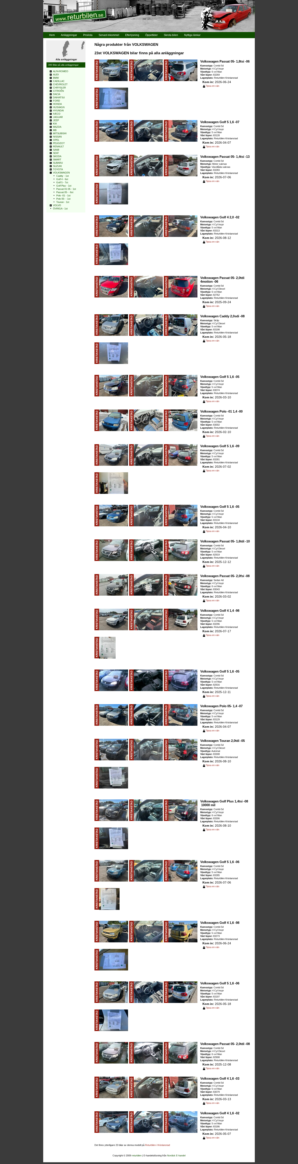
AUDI (56, 74)
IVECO (56, 113)
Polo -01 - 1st (63, 195)
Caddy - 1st (62, 176)
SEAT (56, 153)
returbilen (137, 1155)
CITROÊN (58, 91)
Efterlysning (132, 35)
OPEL (56, 140)
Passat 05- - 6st (64, 192)
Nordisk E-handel (176, 1155)
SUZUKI (57, 166)
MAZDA (57, 127)
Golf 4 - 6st (62, 179)
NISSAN (57, 136)
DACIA (56, 94)
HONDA (57, 104)
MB (55, 130)
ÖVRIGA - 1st (60, 208)
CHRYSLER (59, 87)
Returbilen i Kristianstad (157, 1145)
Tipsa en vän (212, 86)
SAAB (56, 149)
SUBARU (58, 162)
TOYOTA (58, 169)
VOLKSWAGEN (61, 172)
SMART (57, 159)
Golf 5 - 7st (62, 182)
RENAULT (58, 146)
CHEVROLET (60, 84)
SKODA (57, 156)
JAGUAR (58, 117)
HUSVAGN (59, 107)
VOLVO (57, 205)
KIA (55, 123)
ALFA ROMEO (60, 71)
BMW (56, 77)
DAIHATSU (59, 97)
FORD (56, 100)
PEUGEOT (59, 143)
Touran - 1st (62, 202)
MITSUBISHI (60, 133)
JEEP (56, 120)
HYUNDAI (58, 110)
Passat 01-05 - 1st (66, 189)
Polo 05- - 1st (63, 198)
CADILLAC (59, 81)
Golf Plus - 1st (63, 185)
